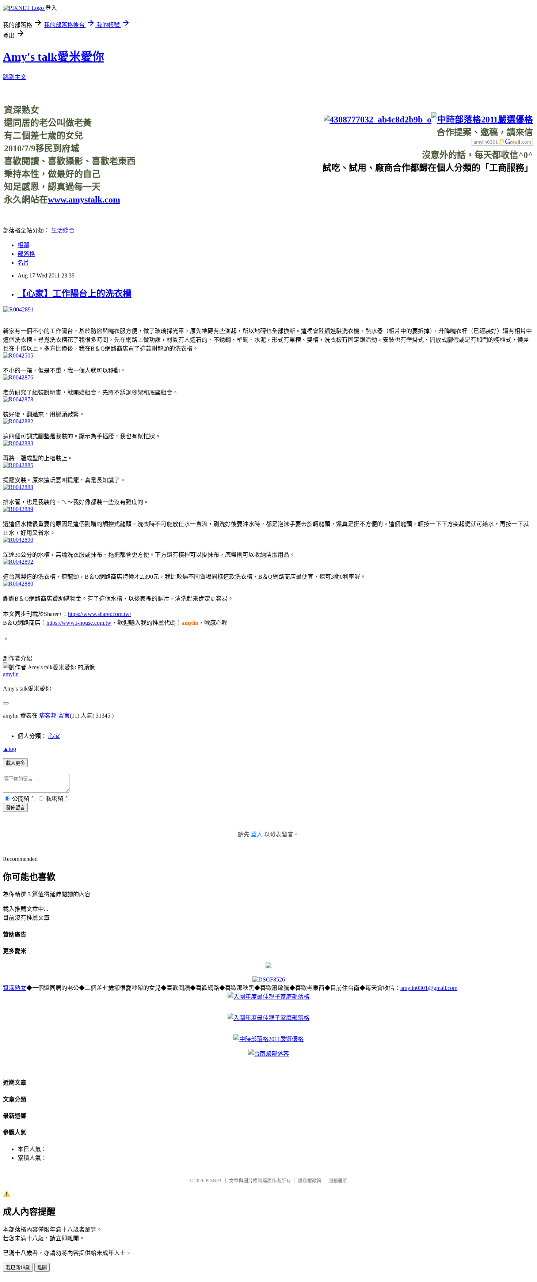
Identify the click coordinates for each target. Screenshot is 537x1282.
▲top (9, 749)
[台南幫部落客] (268, 1054)
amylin (11, 674)
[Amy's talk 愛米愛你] (268, 966)
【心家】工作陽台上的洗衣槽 (75, 293)
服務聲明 (337, 1180)
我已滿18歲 (18, 1267)
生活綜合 (63, 230)
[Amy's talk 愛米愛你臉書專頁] (377, 119)
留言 (64, 715)
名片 (23, 263)
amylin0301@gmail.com (428, 988)
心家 (54, 736)
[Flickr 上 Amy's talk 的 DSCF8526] (268, 979)
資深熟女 (14, 988)
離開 (42, 1267)
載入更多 (15, 763)
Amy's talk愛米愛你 (53, 56)
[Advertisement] (400, 189)
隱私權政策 (309, 1180)
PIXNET (214, 1180)
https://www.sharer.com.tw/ (99, 614)
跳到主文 (14, 77)
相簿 (23, 245)
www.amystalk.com (84, 199)
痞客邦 (48, 715)
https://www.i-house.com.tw (78, 623)
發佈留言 (15, 807)
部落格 (26, 254)
